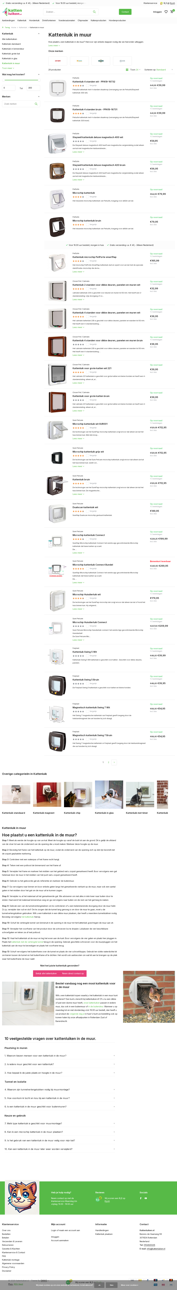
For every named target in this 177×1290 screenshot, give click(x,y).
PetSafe (76, 78)
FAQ (4, 1256)
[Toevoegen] (163, 97)
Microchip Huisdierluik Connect (90, 622)
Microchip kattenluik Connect (89, 535)
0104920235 (149, 1245)
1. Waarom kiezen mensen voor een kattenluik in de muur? (35, 1055)
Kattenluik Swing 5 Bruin (86, 679)
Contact (125, 12)
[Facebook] (141, 1198)
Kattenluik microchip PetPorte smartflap (94, 257)
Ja (99, 1285)
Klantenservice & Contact (13, 1252)
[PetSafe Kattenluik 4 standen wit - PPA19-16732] (57, 88)
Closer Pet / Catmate (81, 281)
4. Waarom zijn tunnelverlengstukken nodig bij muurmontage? (37, 1089)
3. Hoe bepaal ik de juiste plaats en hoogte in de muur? (33, 1072)
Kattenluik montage (10, 1260)
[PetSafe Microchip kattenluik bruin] (57, 227)
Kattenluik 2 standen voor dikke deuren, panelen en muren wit (106, 284)
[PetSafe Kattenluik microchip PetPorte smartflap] (57, 263)
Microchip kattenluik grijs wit (88, 451)
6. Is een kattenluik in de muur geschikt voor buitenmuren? (36, 1106)
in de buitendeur (95, 1006)
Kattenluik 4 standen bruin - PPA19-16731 (95, 109)
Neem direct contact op (73, 973)
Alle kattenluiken (9, 39)
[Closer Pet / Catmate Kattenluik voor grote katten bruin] (57, 402)
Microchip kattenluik (84, 192)
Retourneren (8, 1245)
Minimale (8, 88)
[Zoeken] (94, 11)
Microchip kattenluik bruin (87, 220)
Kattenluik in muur (11, 63)
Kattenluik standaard (11, 44)
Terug (7, 27)
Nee (111, 1285)
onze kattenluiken (92, 1003)
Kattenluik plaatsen (104, 1234)
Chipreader (83, 20)
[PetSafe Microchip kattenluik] (57, 199)
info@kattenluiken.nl (156, 1249)
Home (13, 27)
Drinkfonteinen (49, 20)
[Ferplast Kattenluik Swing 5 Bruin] (57, 686)
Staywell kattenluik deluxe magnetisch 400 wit (98, 137)
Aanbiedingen (8, 20)
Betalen (5, 1237)
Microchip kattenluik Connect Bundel (93, 564)
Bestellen (6, 1234)
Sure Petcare (78, 420)
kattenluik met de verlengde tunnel (27, 942)
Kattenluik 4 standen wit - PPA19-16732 (94, 81)
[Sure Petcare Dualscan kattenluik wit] (57, 513)
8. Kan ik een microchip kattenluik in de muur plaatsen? (34, 1131)
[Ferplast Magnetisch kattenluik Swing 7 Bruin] (57, 741)
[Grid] (127, 70)
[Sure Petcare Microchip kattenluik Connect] (57, 542)
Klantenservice (150, 3)
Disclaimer (6, 1271)
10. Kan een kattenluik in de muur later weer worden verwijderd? (38, 1149)
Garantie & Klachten (11, 1249)
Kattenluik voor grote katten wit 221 (92, 368)
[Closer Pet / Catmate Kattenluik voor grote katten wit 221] (57, 374)
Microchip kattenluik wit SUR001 (90, 423)
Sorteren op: (150, 69)
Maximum (33, 88)
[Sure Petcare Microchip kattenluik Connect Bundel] (57, 572)
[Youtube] (146, 1198)
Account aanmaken (60, 1240)
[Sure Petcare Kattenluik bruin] (57, 486)
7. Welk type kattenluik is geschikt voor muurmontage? (33, 1123)
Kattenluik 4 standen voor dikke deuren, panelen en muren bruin (108, 340)
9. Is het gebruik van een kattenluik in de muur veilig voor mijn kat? (40, 1140)
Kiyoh (172, 3)
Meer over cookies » (129, 1285)
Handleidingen (102, 1230)
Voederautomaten (66, 20)
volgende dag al (77, 1014)
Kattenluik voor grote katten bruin (91, 396)
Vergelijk (93, 85)
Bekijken (155, 582)
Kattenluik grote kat (11, 53)
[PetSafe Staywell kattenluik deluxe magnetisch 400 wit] (57, 143)
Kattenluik (22, 20)
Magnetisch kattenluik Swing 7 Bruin (92, 735)
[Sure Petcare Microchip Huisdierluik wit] (57, 601)
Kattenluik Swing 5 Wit (85, 651)
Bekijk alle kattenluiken (46, 973)
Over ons (6, 1230)
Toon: (133, 69)
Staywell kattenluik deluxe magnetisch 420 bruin (99, 165)
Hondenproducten (117, 20)
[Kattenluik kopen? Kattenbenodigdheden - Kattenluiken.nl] (12, 11)
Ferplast (76, 648)
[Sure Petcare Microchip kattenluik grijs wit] (57, 458)
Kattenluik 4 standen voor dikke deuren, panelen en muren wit (106, 312)
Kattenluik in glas (9, 58)
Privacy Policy (8, 1267)
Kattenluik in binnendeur (13, 49)
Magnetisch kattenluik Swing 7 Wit (91, 707)
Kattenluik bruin (81, 479)
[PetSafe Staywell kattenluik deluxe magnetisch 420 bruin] (57, 171)
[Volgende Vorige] (114, 762)
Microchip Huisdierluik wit (87, 594)
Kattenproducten (98, 20)
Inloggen (55, 1237)
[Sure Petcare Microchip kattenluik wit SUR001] (57, 430)
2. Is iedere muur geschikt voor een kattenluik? (29, 1064)
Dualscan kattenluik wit (85, 507)
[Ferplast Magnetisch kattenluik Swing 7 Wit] (57, 714)
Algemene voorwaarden (13, 1263)
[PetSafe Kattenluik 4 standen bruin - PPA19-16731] (57, 116)
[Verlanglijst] (166, 11)
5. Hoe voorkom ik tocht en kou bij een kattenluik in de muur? (37, 1098)
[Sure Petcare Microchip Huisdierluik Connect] (57, 629)
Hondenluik (34, 20)
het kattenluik (28, 917)
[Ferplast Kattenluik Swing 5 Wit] (57, 658)
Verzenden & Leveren (12, 1241)
